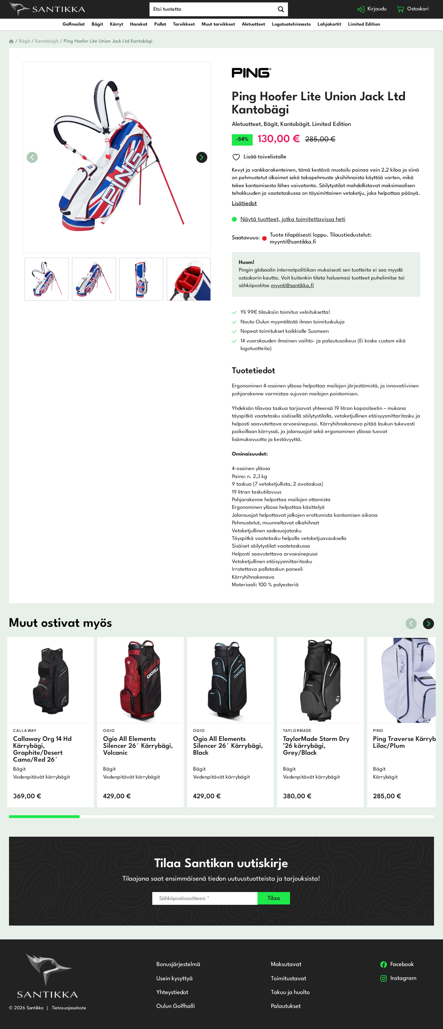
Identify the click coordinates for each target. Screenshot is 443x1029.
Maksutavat (286, 964)
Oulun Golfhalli (175, 1006)
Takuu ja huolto (290, 992)
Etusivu (11, 41)
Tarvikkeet (184, 24)
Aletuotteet (253, 24)
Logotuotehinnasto (291, 24)
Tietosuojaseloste (69, 1008)
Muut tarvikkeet (218, 24)
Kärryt (116, 24)
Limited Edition (364, 24)
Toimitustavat (288, 979)
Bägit (97, 24)
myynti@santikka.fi (292, 285)
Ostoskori (418, 9)
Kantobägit (46, 41)
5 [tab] (327, 816)
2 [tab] (115, 816)
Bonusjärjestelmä (178, 964)
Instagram (403, 978)
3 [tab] (186, 816)
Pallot (160, 24)
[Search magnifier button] (281, 9)
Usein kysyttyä (174, 979)
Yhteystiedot (172, 992)
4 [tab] (257, 816)
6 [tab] (398, 816)
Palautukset (286, 1006)
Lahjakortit (329, 24)
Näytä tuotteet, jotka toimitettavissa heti (293, 219)
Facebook (402, 964)
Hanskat (138, 24)
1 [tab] (44, 816)
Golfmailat (74, 24)
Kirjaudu (377, 9)
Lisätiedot (244, 203)
